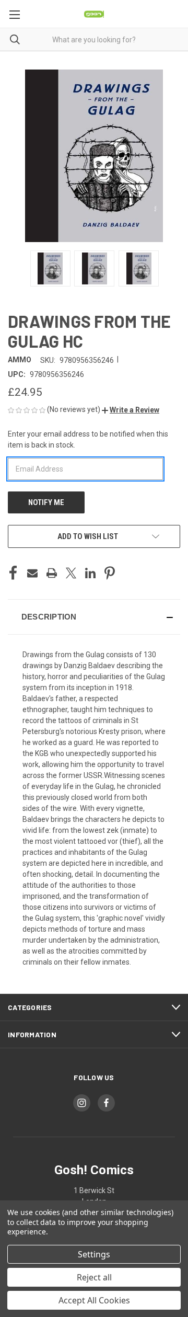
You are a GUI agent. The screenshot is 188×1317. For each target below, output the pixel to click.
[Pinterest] (109, 573)
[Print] (51, 573)
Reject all (94, 1277)
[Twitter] (71, 573)
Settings (94, 1254)
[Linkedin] (90, 573)
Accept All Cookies (94, 1300)
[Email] (32, 573)
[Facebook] (13, 573)
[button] (130, 410)
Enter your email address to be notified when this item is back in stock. (88, 439)
